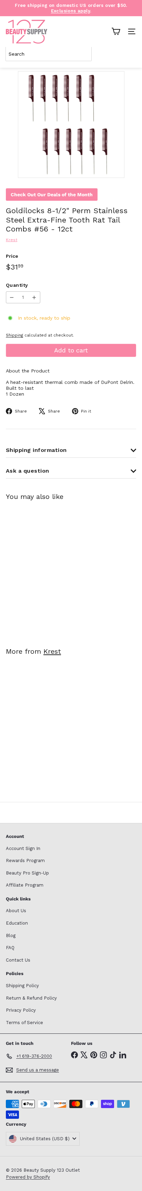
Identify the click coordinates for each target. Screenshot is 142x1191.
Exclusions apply (70, 10)
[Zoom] (114, 167)
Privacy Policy (21, 1010)
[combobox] (48, 54)
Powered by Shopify (28, 1177)
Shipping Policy (22, 985)
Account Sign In (23, 848)
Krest (52, 651)
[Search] (129, 54)
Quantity (17, 285)
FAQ (10, 947)
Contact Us (18, 960)
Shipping (14, 335)
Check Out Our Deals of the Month (52, 194)
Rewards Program (25, 860)
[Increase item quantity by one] (34, 297)
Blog (11, 935)
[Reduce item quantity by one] (12, 297)
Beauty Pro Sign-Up (27, 873)
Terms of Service (24, 1022)
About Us (16, 910)
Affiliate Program (24, 885)
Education (17, 923)
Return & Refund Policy (31, 998)
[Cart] (116, 31)
